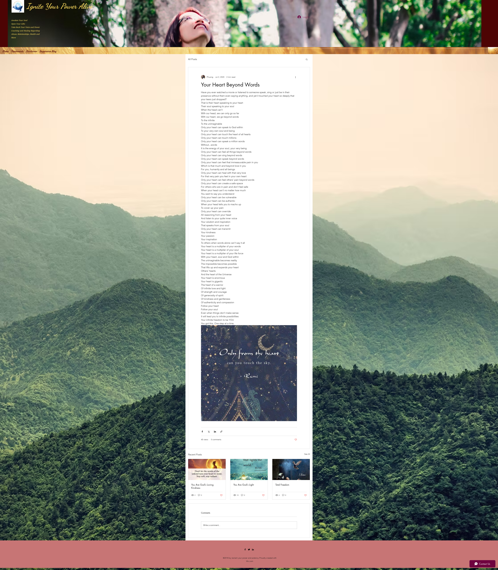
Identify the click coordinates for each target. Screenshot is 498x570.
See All (307, 454)
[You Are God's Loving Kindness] (207, 469)
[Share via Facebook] (202, 431)
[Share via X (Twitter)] (208, 431)
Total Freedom (282, 484)
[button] (306, 59)
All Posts (192, 59)
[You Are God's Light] (249, 469)
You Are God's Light (243, 484)
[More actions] (295, 77)
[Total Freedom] (291, 469)
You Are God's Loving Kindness (202, 486)
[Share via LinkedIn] (215, 431)
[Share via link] (221, 431)
